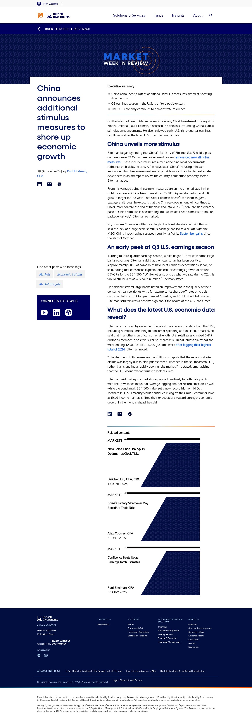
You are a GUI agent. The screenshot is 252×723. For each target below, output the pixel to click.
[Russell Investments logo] (53, 15)
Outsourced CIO (135, 628)
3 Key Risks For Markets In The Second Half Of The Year (94, 671)
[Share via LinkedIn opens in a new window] (39, 184)
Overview (162, 627)
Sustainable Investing (137, 635)
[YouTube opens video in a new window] (44, 312)
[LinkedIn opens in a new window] (56, 312)
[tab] (49, 3)
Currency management (168, 630)
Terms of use (126, 680)
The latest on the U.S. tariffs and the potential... (183, 671)
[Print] (59, 184)
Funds (131, 624)
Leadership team (196, 635)
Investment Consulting (138, 632)
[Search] (210, 15)
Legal (115, 680)
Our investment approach (200, 628)
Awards (191, 643)
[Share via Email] (49, 184)
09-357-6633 (104, 624)
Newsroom (193, 647)
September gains (191, 233)
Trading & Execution (167, 638)
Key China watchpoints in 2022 (141, 671)
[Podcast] (69, 312)
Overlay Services (165, 634)
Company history (196, 632)
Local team (193, 639)
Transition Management (169, 642)
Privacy (138, 680)
